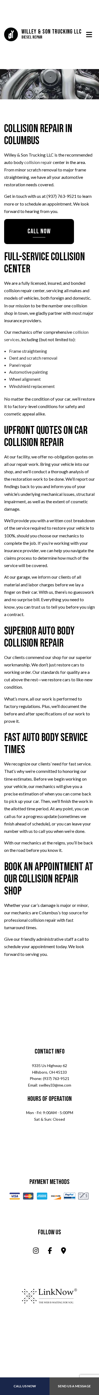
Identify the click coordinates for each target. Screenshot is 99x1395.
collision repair (38, 162)
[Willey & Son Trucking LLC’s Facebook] (50, 1251)
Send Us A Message (74, 1386)
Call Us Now (24, 1386)
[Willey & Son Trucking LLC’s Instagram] (36, 1251)
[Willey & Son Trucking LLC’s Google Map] (63, 1251)
